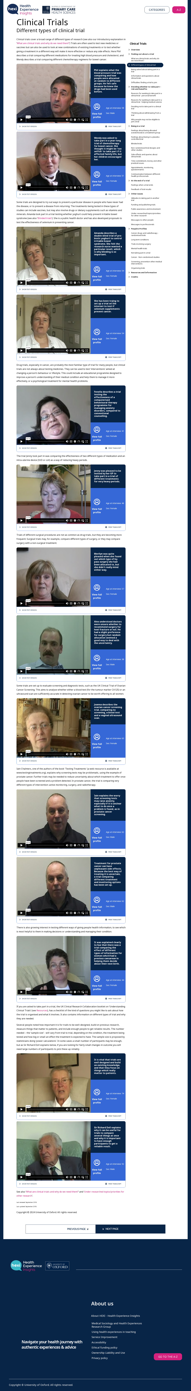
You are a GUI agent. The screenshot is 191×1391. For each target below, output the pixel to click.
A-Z (179, 10)
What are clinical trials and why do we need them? (52, 1191)
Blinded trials (45, 218)
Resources (41, 1010)
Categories (157, 10)
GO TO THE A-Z (168, 1357)
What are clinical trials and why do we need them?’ (43, 43)
